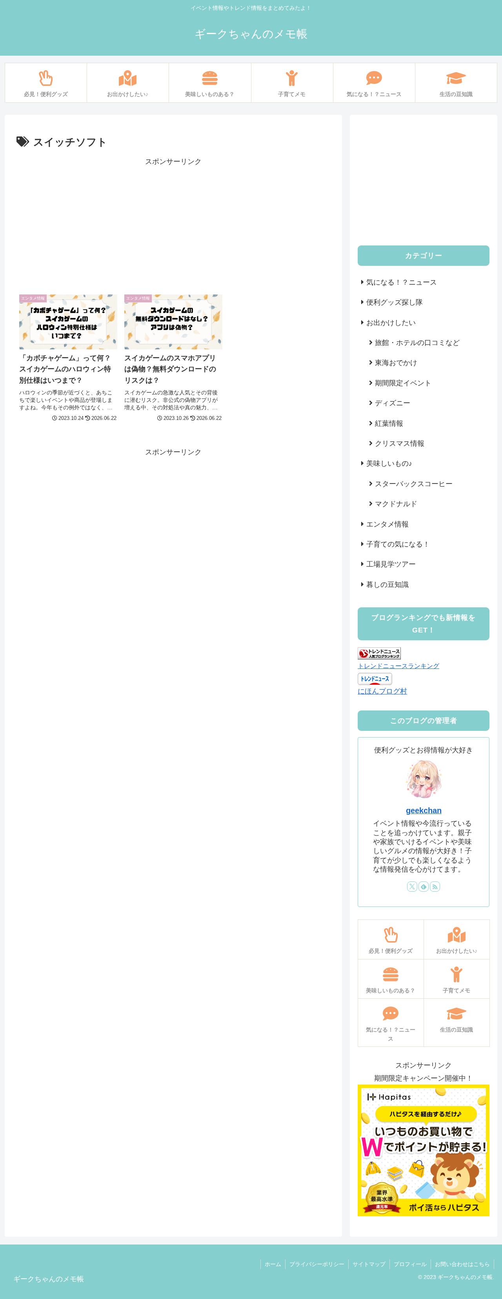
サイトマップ (369, 1264)
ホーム (273, 1264)
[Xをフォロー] (412, 886)
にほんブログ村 (382, 691)
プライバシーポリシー (316, 1264)
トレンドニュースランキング (398, 665)
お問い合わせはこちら (462, 1264)
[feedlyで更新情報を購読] (423, 886)
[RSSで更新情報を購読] (435, 886)
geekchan (424, 810)
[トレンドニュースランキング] (379, 653)
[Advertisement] (173, 223)
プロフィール (410, 1264)
